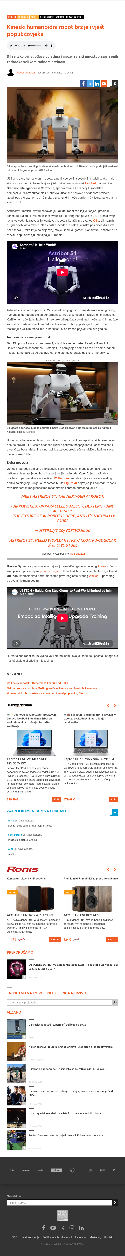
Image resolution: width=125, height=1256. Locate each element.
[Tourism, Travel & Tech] (102, 1170)
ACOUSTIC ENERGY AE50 (25, 915)
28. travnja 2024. (32, 834)
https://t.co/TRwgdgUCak (89, 540)
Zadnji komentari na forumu (36, 811)
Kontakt (108, 1237)
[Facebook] (83, 83)
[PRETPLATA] (115, 1202)
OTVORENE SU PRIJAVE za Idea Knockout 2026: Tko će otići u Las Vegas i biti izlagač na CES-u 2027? (73, 966)
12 (23, 1103)
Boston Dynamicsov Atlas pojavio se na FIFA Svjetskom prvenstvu (66, 1135)
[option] (34, 757)
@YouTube (66, 545)
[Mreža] (40, 1170)
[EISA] (62, 1216)
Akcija (55, 939)
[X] (62, 1228)
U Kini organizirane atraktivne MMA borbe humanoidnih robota (65, 1113)
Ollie (96, 220)
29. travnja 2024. (24, 820)
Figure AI (70, 483)
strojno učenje (47, 17)
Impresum (80, 1237)
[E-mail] (104, 83)
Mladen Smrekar (25, 72)
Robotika (12, 17)
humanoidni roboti (74, 17)
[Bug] (26, 1170)
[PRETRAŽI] (115, 1002)
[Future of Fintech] (114, 1170)
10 (23, 1037)
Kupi (56, 799)
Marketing (95, 1237)
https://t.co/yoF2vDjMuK (64, 530)
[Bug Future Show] (75, 1170)
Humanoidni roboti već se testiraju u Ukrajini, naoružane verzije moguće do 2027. (71, 1093)
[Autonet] (57, 1170)
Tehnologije (23, 17)
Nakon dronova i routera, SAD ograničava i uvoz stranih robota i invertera (52, 688)
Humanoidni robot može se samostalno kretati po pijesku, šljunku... (48, 693)
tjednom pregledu (51, 571)
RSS (14, 1237)
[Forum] (12, 1170)
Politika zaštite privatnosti (57, 1237)
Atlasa (102, 566)
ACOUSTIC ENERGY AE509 (83, 915)
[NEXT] (114, 705)
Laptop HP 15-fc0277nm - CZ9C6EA (32, 759)
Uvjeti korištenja (30, 1237)
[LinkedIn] (97, 83)
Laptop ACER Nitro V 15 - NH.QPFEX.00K (82, 761)
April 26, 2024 (78, 553)
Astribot (90, 183)
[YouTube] (53, 1228)
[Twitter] (90, 83)
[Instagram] (72, 1228)
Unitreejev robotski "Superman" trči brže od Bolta (37, 683)
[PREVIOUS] (108, 705)
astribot (60, 17)
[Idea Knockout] (91, 1170)
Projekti (34, 17)
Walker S (95, 576)
